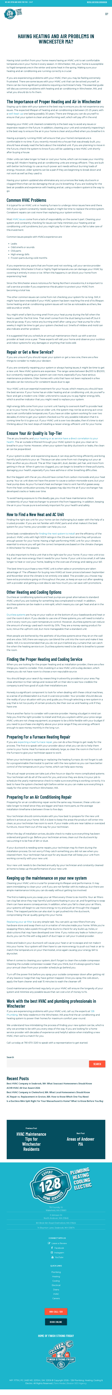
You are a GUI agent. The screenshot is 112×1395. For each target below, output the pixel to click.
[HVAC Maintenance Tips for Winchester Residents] (31, 1139)
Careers (56, 1298)
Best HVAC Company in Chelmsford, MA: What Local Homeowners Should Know (48, 1092)
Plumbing (56, 1272)
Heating (56, 1276)
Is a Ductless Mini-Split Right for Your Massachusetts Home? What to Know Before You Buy (55, 1101)
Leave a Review (59, 1243)
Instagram (59, 1252)
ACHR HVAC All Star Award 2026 (23, 1087)
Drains (56, 1289)
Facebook (59, 1248)
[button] (106, 14)
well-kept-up (15, 113)
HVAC (56, 1294)
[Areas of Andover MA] (80, 1139)
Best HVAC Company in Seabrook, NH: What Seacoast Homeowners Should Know (49, 1083)
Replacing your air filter (20, 922)
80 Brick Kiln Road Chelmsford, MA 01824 (56, 1223)
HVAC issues (19, 219)
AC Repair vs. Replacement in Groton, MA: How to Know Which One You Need (48, 1096)
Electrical (56, 1285)
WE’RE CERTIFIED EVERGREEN (97, 2)
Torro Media (59, 1383)
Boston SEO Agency (77, 1383)
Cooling (56, 1281)
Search (10, 1057)
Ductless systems (16, 614)
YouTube (58, 1257)
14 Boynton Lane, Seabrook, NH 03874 (56, 1228)
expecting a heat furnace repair (35, 742)
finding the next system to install (57, 533)
